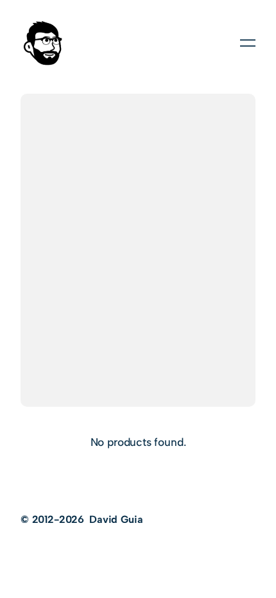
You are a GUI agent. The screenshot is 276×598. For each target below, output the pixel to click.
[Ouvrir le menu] (247, 43)
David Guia (115, 519)
